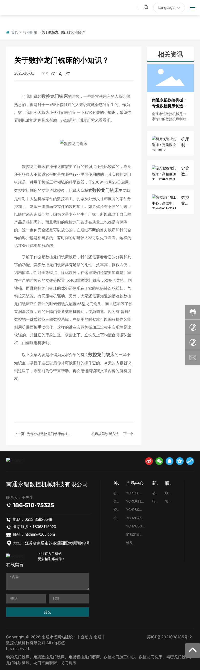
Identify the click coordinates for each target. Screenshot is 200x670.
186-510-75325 (33, 505)
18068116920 (44, 527)
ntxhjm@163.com (40, 534)
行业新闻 (30, 32)
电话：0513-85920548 (32, 519)
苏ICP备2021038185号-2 (169, 636)
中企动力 (84, 636)
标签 (61, 642)
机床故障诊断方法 (105, 434)
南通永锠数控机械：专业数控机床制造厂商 (169, 105)
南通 (97, 636)
